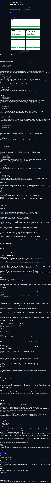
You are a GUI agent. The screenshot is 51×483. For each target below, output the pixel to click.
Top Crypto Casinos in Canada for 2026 (4, 15)
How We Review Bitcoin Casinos (22, 15)
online (35, 266)
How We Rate (12, 476)
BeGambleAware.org (31, 52)
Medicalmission (2, 0)
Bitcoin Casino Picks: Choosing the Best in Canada (41, 16)
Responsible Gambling (8, 473)
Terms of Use (5, 476)
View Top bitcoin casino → (13, 11)
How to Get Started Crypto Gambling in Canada (22, 16)
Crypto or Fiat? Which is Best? (31, 16)
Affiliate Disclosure (9, 476)
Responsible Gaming (16, 476)
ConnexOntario (3, 473)
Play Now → (25, 26)
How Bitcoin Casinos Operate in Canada (31, 15)
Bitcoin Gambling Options (3, 16)
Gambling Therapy (13, 473)
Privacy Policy (1, 476)
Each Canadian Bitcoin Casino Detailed (13, 15)
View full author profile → (3, 452)
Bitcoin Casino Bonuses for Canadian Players (11, 16)
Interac (14, 223)
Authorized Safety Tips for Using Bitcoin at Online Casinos (42, 15)
